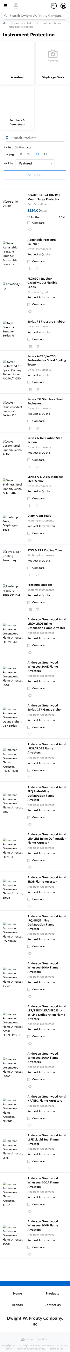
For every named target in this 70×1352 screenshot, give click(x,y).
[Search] (4, 15)
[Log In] (54, 6)
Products (52, 1293)
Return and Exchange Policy (31, 1348)
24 (29, 154)
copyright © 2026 (28, 1345)
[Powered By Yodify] (35, 1339)
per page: (10, 154)
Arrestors (17, 77)
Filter (37, 175)
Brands (17, 1305)
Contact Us (53, 1305)
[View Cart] (63, 6)
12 (21, 154)
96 (45, 154)
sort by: (9, 163)
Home (17, 1293)
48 (37, 154)
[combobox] (35, 15)
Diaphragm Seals (53, 77)
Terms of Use (56, 1348)
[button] (29, 230)
